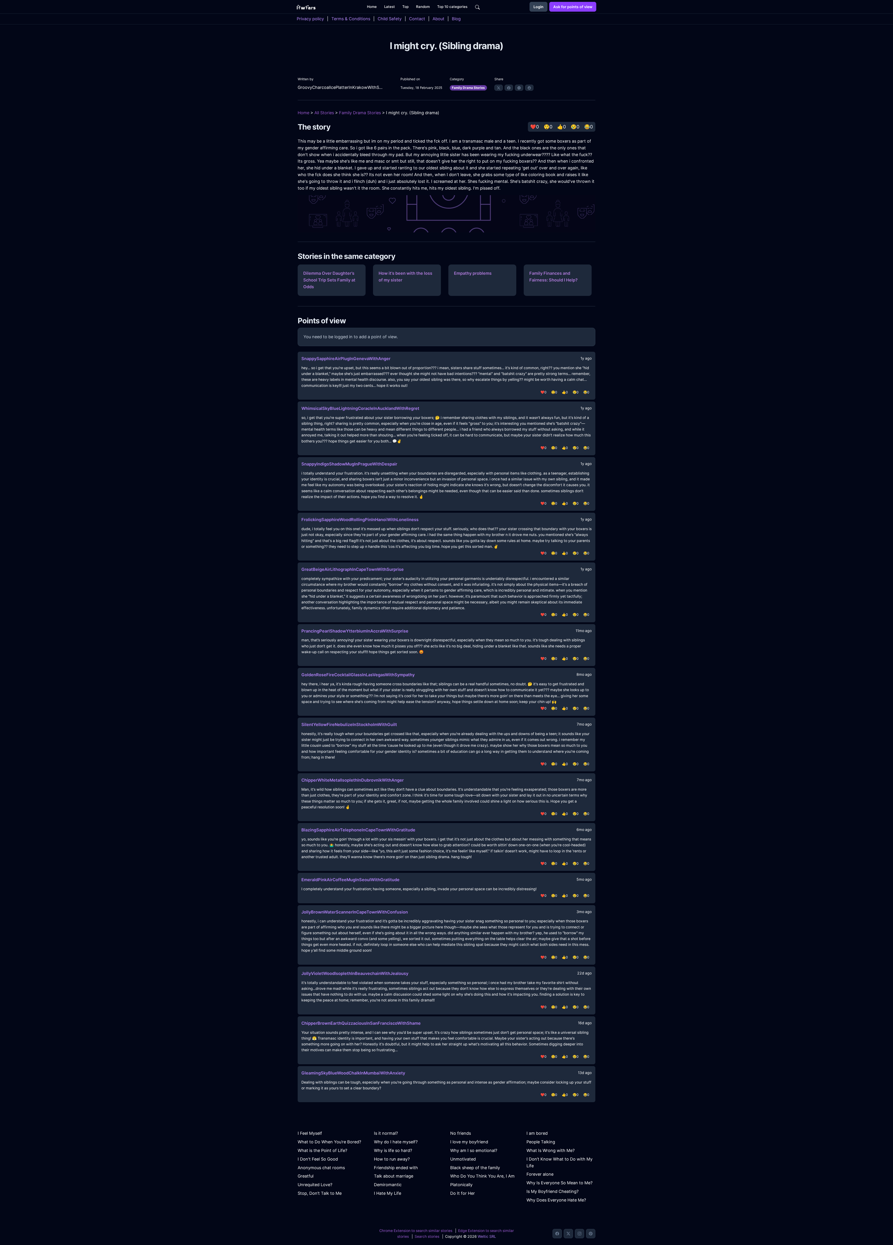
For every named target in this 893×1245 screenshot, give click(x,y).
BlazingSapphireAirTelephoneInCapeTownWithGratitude (358, 829)
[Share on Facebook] (509, 88)
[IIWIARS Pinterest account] (590, 1233)
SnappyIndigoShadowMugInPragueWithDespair (349, 464)
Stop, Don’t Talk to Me (320, 1193)
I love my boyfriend (469, 1141)
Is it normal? (386, 1133)
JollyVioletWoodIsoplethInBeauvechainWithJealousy (354, 973)
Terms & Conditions (350, 18)
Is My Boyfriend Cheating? (552, 1191)
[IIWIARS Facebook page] (557, 1233)
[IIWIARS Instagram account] (579, 1233)
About (438, 18)
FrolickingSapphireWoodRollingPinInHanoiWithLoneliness (360, 519)
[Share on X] (498, 88)
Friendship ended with (396, 1167)
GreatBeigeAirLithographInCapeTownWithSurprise (352, 569)
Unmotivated (463, 1159)
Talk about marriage (393, 1176)
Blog (456, 18)
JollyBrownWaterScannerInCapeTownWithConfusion (354, 912)
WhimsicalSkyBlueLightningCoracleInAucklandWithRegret (360, 408)
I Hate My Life (387, 1193)
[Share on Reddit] (529, 88)
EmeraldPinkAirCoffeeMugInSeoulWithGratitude (350, 879)
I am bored (537, 1133)
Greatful (305, 1176)
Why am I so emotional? (473, 1150)
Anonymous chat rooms (321, 1167)
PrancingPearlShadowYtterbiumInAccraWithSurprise (354, 631)
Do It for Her (462, 1193)
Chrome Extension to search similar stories (415, 1230)
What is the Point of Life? (322, 1150)
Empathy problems (473, 273)
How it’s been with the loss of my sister (405, 276)
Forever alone (539, 1174)
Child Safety (390, 18)
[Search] (477, 7)
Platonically (461, 1184)
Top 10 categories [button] (452, 6)
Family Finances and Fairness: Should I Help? (553, 276)
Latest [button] (389, 6)
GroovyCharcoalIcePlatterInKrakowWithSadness (340, 87)
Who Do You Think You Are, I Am (482, 1176)
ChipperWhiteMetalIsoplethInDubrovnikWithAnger (352, 780)
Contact (417, 18)
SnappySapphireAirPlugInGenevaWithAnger (345, 358)
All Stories (324, 112)
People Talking (540, 1141)
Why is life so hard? (393, 1150)
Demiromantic (388, 1184)
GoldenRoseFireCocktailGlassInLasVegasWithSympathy (358, 674)
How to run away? (392, 1159)
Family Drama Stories (468, 88)
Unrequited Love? (315, 1184)
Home (303, 112)
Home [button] (372, 6)
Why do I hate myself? (396, 1141)
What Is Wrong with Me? (550, 1150)
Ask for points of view (572, 6)
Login (538, 6)
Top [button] (405, 6)
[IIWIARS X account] (568, 1233)
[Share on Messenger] (519, 88)
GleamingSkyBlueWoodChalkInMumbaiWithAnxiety (353, 1073)
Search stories (427, 1236)
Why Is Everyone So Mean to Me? (559, 1182)
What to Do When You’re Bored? (329, 1141)
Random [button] (423, 6)
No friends (460, 1133)
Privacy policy (310, 18)
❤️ (534, 127)
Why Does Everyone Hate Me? (556, 1200)
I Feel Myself (310, 1133)
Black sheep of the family (475, 1167)
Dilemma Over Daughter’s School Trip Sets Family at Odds (329, 280)
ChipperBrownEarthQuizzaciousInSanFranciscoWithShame (361, 1023)
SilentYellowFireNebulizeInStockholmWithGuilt (349, 724)
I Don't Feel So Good (318, 1159)
